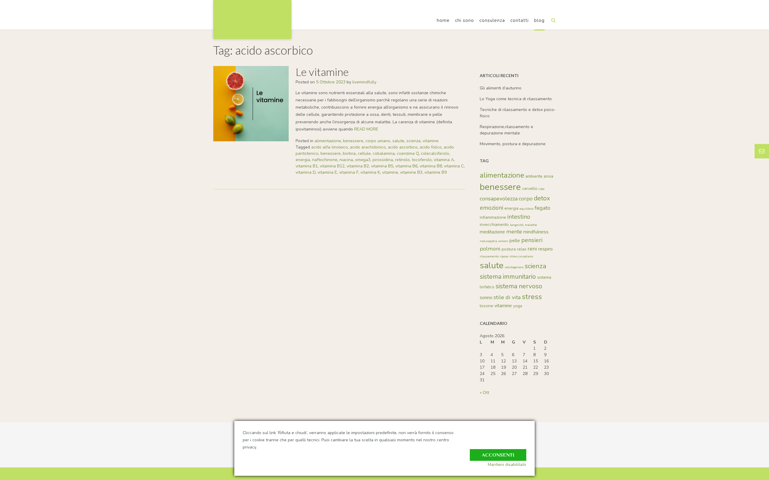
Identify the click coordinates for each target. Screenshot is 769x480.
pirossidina (382, 160)
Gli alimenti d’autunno (500, 88)
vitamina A (444, 160)
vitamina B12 (332, 166)
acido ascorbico (403, 147)
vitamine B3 (411, 172)
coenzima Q (408, 153)
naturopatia (488, 241)
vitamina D (305, 172)
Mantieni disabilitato (507, 464)
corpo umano (377, 141)
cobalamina (384, 153)
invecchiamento (494, 224)
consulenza (492, 20)
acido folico (431, 147)
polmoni (490, 248)
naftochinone (324, 160)
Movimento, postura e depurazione (513, 144)
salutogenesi (514, 267)
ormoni (503, 241)
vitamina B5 (382, 166)
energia (303, 160)
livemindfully (364, 82)
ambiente (534, 176)
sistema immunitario (508, 276)
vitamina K (370, 172)
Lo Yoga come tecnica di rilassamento (516, 99)
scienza (413, 141)
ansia (548, 176)
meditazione (492, 232)
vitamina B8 (431, 166)
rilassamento (489, 256)
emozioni (491, 208)
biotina (349, 153)
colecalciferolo (435, 153)
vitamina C (454, 166)
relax (521, 249)
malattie (531, 225)
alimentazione (328, 141)
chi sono (464, 20)
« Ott (484, 392)
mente (514, 231)
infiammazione (493, 217)
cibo (541, 189)
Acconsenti (498, 455)
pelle (514, 240)
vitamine (431, 141)
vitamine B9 (435, 172)
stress (532, 297)
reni (532, 248)
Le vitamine (322, 71)
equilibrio (526, 208)
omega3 (362, 160)
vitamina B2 (358, 166)
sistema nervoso (519, 286)
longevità (517, 225)
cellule (364, 153)
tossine (486, 306)
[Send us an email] (762, 151)
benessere (353, 141)
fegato (542, 208)
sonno (486, 297)
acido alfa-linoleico (329, 147)
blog (539, 20)
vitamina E (327, 172)
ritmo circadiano (521, 256)
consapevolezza (499, 198)
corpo (526, 198)
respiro (545, 249)
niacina (346, 160)
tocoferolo (422, 160)
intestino (518, 217)
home (443, 20)
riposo (504, 256)
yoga (517, 306)
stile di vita (507, 297)
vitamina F (348, 172)
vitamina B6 (406, 166)
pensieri (532, 240)
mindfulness (536, 232)
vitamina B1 (307, 166)
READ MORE (366, 129)
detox (542, 198)
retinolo (402, 160)
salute (398, 141)
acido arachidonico (368, 147)
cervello (529, 188)
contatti (519, 20)
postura (509, 249)
